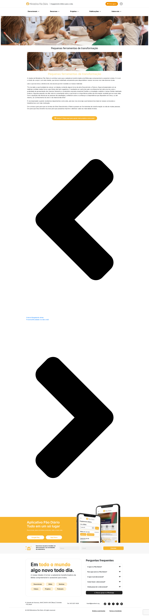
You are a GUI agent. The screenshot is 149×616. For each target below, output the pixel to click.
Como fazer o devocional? (96, 582)
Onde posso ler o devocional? (97, 587)
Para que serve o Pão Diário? (97, 572)
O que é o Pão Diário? (94, 567)
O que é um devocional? (95, 577)
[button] (104, 566)
